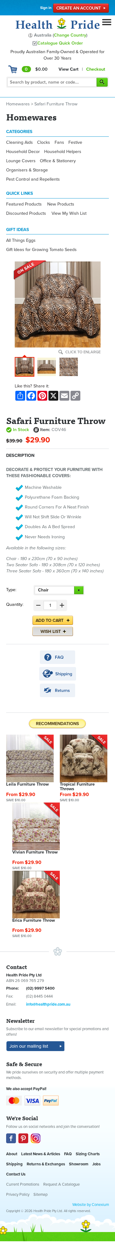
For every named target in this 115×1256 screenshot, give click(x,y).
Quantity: (14, 604)
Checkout (95, 69)
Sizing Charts (88, 1154)
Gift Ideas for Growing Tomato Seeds (41, 249)
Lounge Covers (21, 160)
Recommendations (57, 723)
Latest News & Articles (40, 1154)
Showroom (78, 1164)
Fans (59, 142)
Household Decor (23, 151)
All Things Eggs (21, 240)
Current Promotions (22, 1184)
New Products (60, 204)
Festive (75, 142)
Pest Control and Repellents (33, 179)
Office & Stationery (58, 160)
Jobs (96, 1164)
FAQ (68, 1154)
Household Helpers (62, 151)
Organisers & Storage (27, 170)
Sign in (46, 8)
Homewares (18, 104)
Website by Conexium (90, 1204)
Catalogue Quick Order (60, 43)
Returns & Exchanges (46, 1164)
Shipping (14, 1164)
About (11, 1154)
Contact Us (15, 1174)
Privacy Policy (17, 1194)
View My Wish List (69, 213)
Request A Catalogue (61, 1184)
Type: (11, 589)
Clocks (43, 142)
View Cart (69, 69)
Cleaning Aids (19, 142)
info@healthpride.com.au (48, 1004)
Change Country (70, 35)
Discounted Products (26, 213)
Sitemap (40, 1194)
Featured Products (24, 204)
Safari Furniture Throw (56, 104)
